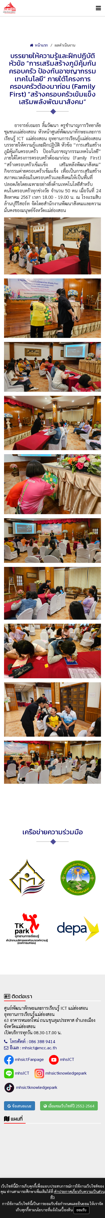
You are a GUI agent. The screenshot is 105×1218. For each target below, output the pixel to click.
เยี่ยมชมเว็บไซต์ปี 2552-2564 (71, 1105)
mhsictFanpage (29, 1059)
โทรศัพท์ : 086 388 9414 (32, 1041)
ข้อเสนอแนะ (22, 1105)
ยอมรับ (81, 1210)
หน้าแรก (41, 45)
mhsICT (67, 1059)
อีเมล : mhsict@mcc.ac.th (33, 1047)
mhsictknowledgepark (66, 1073)
